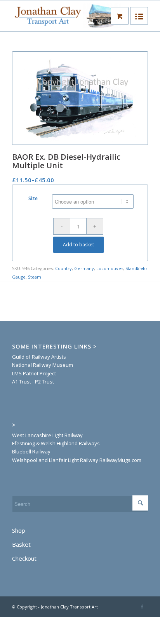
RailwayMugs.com (120, 460)
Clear (142, 268)
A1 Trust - (23, 381)
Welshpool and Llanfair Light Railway (55, 460)
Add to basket (78, 244)
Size (33, 198)
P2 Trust (44, 381)
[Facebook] (142, 606)
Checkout (24, 558)
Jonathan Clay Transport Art (69, 607)
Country (63, 268)
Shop (18, 530)
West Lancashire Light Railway (47, 435)
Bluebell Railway (31, 451)
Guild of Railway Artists (39, 356)
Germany (84, 268)
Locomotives (109, 268)
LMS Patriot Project (34, 373)
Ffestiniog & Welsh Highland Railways (56, 443)
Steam (34, 277)
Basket (21, 544)
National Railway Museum (42, 364)
